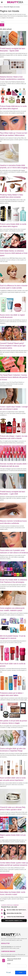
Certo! (20, 972)
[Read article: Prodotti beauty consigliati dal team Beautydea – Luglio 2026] (14, 481)
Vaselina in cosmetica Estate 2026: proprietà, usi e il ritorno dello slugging (13, 166)
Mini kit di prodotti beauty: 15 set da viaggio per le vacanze (12, 637)
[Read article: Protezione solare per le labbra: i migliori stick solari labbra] (14, 682)
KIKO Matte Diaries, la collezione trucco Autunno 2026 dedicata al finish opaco (13, 253)
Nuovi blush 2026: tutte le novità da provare (12, 664)
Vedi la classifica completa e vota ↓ (14, 920)
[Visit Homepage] (15, 2)
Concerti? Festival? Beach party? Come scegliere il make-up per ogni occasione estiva (12, 345)
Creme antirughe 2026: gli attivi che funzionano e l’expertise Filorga (12, 749)
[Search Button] (2, 24)
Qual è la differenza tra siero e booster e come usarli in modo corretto (13, 286)
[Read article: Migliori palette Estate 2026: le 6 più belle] (14, 824)
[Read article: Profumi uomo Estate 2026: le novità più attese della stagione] (14, 213)
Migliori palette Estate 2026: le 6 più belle (13, 836)
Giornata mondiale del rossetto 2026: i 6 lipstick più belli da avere (13, 465)
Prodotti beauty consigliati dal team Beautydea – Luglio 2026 (12, 492)
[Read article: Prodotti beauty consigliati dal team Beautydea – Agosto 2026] (14, 38)
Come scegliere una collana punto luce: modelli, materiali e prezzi (12, 609)
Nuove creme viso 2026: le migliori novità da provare (12, 316)
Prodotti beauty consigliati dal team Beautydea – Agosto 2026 (12, 49)
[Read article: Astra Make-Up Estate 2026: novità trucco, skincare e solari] (14, 881)
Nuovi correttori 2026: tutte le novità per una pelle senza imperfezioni (13, 779)
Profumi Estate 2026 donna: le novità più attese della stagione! (13, 107)
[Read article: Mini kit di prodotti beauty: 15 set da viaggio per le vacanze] (14, 625)
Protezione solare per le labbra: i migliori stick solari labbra (11, 694)
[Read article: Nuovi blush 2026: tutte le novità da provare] (14, 653)
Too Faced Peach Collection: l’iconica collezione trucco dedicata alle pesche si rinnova (13, 377)
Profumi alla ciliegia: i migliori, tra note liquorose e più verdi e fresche (13, 437)
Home (1, 7)
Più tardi (8, 972)
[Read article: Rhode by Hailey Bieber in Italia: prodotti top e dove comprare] (14, 184)
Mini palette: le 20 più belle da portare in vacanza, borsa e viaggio (13, 721)
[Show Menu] (2, 2)
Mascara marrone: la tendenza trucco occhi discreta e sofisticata (13, 522)
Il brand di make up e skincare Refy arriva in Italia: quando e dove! (12, 808)
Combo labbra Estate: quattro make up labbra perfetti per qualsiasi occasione (14, 863)
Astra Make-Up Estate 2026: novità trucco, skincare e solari (12, 893)
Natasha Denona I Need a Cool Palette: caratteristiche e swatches (12, 78)
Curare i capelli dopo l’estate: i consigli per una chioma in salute (14, 407)
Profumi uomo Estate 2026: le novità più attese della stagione (13, 225)
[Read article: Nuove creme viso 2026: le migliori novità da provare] (14, 304)
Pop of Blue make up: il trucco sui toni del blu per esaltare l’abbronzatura (13, 134)
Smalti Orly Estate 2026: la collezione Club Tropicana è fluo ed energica (13, 580)
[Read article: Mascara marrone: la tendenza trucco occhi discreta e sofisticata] (14, 510)
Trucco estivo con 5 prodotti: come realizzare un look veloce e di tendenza (14, 551)
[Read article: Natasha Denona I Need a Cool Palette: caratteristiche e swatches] (14, 66)
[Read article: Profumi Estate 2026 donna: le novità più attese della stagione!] (14, 95)
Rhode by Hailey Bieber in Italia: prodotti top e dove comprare (11, 195)
